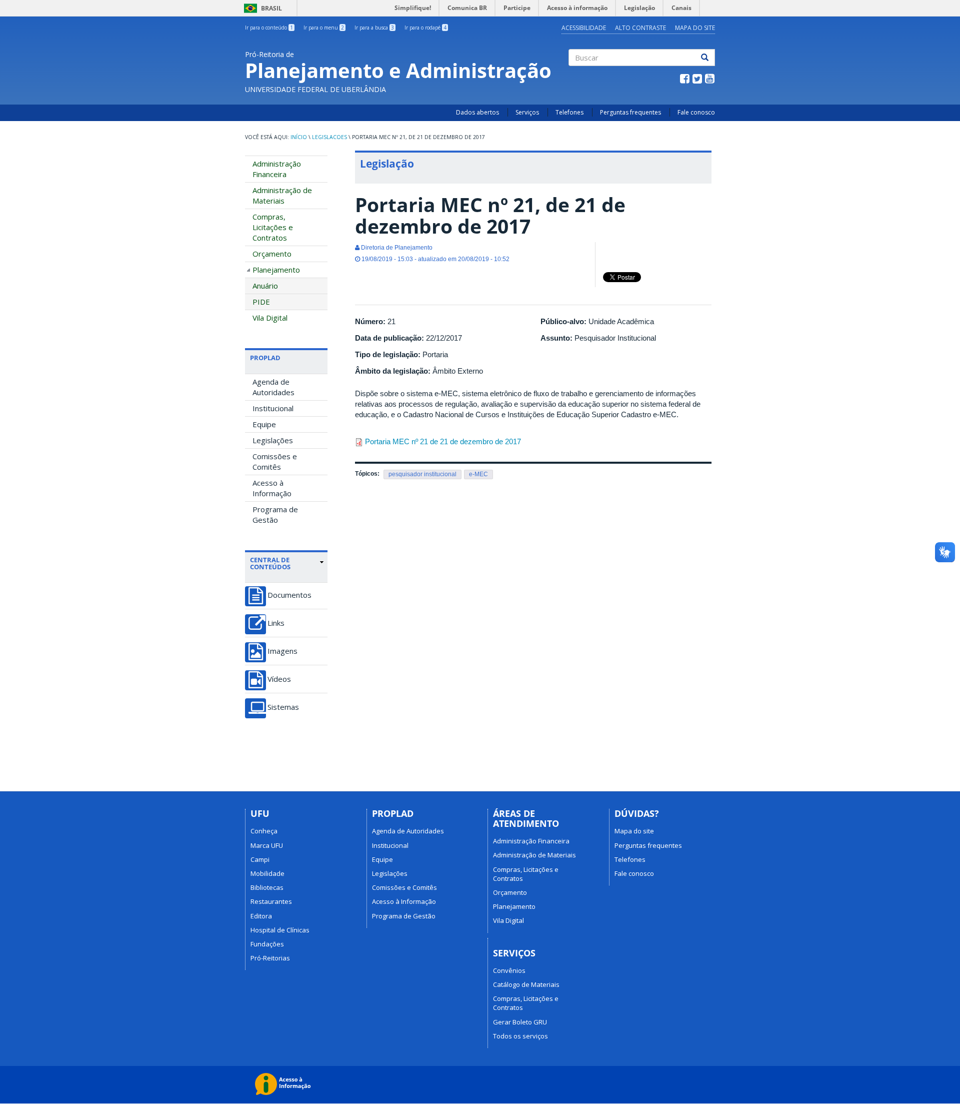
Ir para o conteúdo (269, 27)
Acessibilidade (584, 28)
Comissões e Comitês (274, 461)
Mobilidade (267, 873)
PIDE (261, 302)
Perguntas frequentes (630, 112)
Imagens (283, 651)
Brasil (261, 8)
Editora (261, 915)
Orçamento (272, 254)
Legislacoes (329, 137)
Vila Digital (270, 318)
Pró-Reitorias (270, 957)
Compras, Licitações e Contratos (272, 227)
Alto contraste (640, 28)
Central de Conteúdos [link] (270, 563)
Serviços (527, 112)
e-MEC (478, 474)
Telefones (570, 112)
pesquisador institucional (422, 474)
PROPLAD (265, 357)
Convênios (509, 970)
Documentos (290, 595)
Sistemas (283, 707)
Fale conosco (696, 112)
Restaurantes (271, 901)
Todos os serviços (520, 1035)
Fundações (267, 943)
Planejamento (276, 270)
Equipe (264, 424)
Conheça (264, 830)
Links (276, 623)
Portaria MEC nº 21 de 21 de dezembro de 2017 (443, 441)
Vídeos (279, 679)
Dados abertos (477, 112)
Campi (260, 859)
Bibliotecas (267, 887)
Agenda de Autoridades (273, 387)
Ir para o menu (324, 27)
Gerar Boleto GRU (520, 1021)
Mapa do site (695, 28)
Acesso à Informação (272, 488)
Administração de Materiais (282, 195)
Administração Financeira (276, 169)
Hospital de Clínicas (280, 929)
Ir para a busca (374, 27)
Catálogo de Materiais (526, 984)
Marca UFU (266, 845)
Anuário (265, 286)
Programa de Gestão (275, 514)
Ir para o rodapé (425, 27)
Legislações (272, 440)
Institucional (273, 408)
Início (298, 137)
